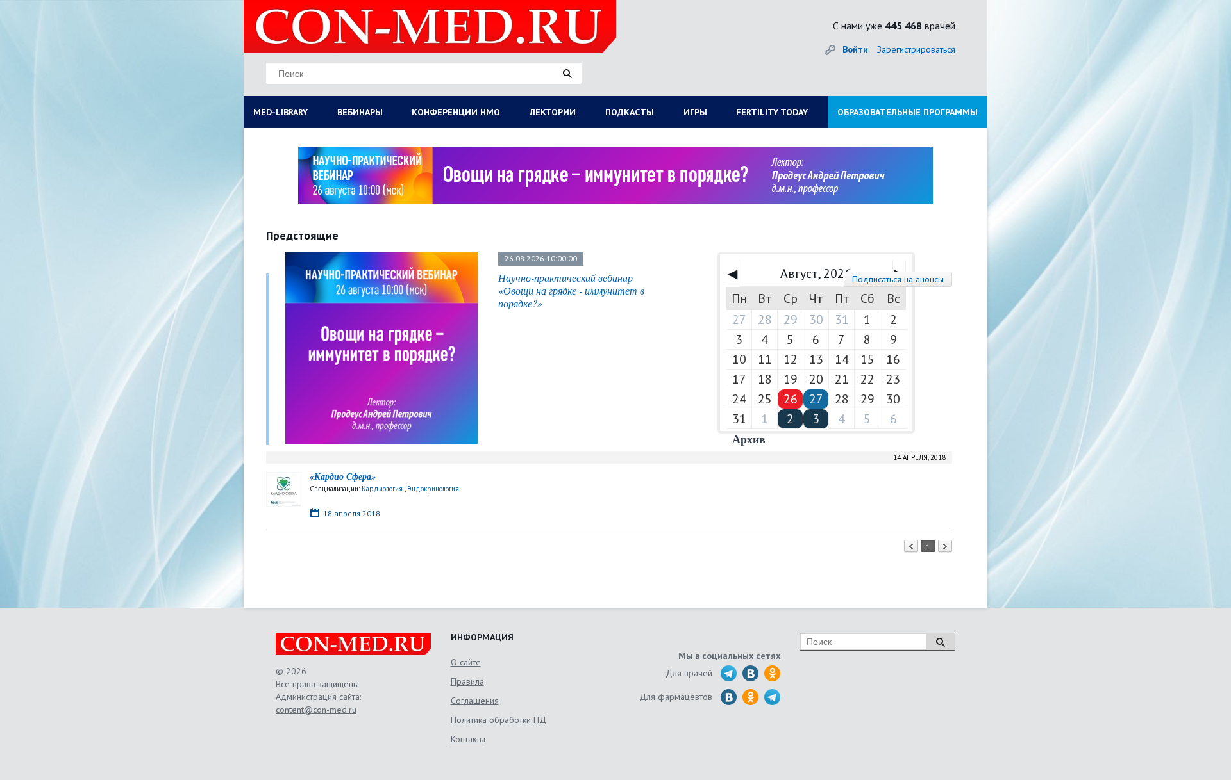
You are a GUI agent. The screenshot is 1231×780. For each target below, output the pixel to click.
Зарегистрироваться (916, 49)
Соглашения (475, 700)
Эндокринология (433, 488)
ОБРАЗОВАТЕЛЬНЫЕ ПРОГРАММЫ (907, 112)
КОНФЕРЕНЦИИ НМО (456, 112)
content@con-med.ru (316, 709)
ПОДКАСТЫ (629, 112)
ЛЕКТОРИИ (553, 112)
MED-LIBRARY (280, 112)
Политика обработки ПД (498, 720)
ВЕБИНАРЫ (360, 112)
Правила (467, 681)
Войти (855, 49)
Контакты (468, 739)
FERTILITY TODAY (772, 112)
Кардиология (382, 488)
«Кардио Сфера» (343, 476)
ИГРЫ (695, 112)
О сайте (466, 662)
